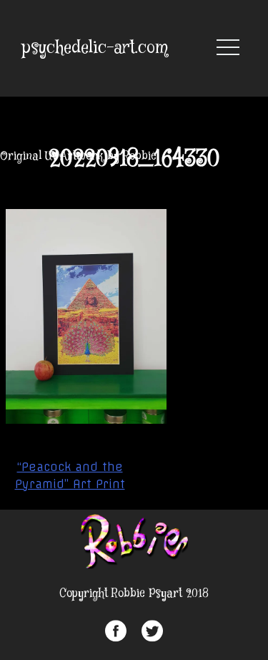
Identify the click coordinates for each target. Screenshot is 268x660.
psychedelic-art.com (95, 48)
